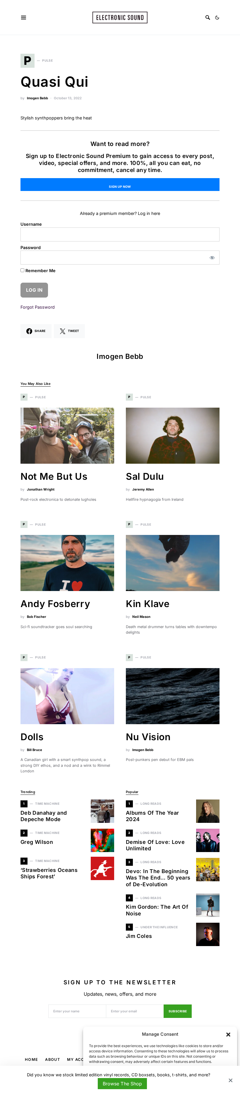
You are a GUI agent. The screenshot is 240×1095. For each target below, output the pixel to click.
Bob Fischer (36, 617)
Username (31, 224)
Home (31, 1059)
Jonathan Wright (40, 489)
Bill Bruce (34, 750)
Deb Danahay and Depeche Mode (43, 816)
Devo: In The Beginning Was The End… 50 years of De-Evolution (158, 877)
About (52, 1059)
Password (30, 247)
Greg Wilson (36, 842)
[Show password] (212, 258)
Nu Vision (148, 737)
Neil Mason (141, 617)
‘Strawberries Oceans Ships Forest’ (49, 873)
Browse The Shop (122, 1084)
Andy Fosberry (55, 603)
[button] (228, 1034)
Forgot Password (37, 307)
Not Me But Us (54, 476)
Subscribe (178, 1011)
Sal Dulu (145, 476)
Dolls (32, 737)
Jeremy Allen (143, 489)
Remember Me (40, 270)
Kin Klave (148, 603)
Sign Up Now (120, 187)
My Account (81, 1059)
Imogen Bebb (37, 98)
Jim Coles (139, 936)
